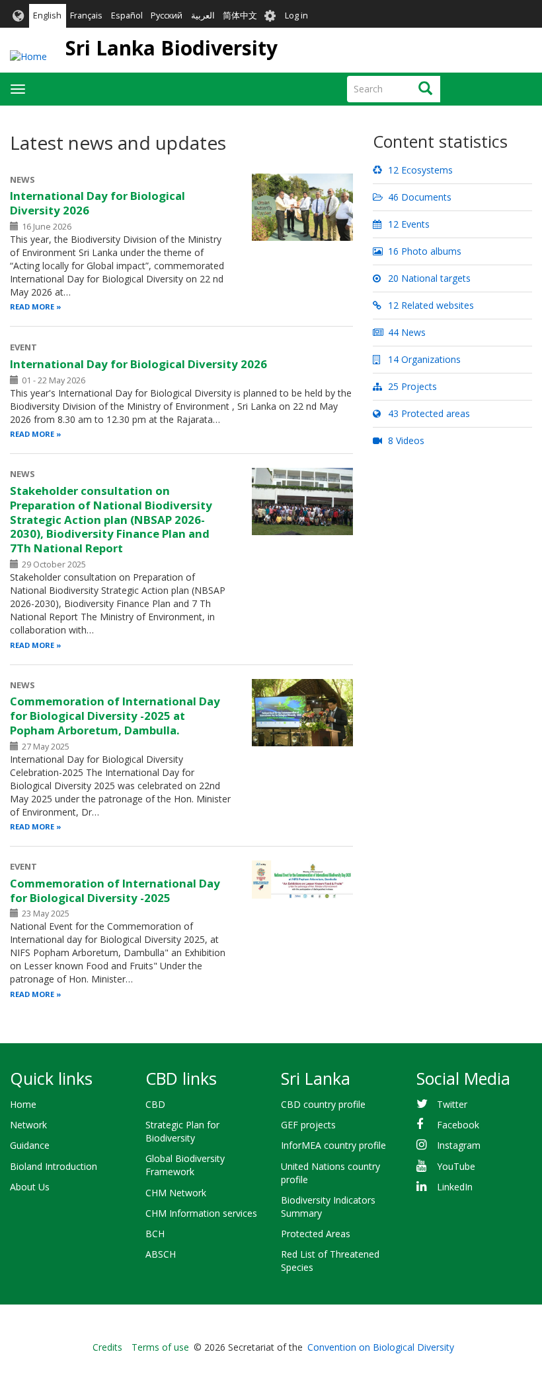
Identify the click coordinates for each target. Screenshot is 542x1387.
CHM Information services (201, 1213)
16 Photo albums (423, 251)
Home (23, 1104)
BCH (155, 1233)
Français (86, 15)
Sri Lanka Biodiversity (171, 47)
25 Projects (411, 386)
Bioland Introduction (53, 1166)
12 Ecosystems (419, 170)
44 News (405, 332)
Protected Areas (315, 1233)
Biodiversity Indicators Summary (328, 1206)
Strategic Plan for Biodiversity (182, 1131)
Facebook (458, 1124)
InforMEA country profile (333, 1145)
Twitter (452, 1104)
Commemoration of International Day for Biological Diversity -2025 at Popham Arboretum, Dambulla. (115, 716)
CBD (155, 1104)
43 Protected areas (427, 413)
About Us (30, 1186)
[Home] (28, 56)
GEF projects (308, 1124)
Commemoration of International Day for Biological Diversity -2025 (115, 890)
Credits (107, 1347)
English (47, 15)
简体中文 (240, 15)
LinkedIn (455, 1186)
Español (127, 15)
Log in (296, 15)
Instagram (459, 1145)
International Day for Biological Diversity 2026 (97, 203)
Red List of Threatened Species (330, 1261)
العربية (203, 15)
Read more (32, 306)
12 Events (407, 224)
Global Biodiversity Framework (185, 1165)
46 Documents (418, 197)
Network (28, 1124)
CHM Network (175, 1192)
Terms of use (160, 1347)
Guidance (30, 1145)
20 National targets (428, 278)
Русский (166, 15)
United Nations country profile (330, 1173)
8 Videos (404, 440)
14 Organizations (423, 359)
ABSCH (160, 1254)
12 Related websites (429, 305)
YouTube (456, 1166)
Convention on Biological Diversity (380, 1347)
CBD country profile (323, 1104)
